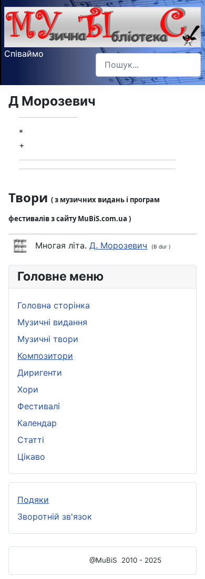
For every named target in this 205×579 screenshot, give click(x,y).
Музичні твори (47, 339)
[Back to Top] (187, 560)
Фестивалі (38, 406)
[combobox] (148, 65)
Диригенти (39, 372)
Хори (27, 389)
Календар (37, 423)
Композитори (45, 355)
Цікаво (31, 456)
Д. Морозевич (118, 245)
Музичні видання (52, 322)
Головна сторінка (53, 305)
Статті (30, 440)
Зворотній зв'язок (54, 516)
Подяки (33, 499)
